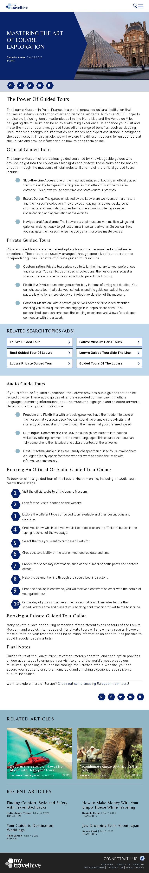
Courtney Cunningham (24, 775)
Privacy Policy (135, 867)
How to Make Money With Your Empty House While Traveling (110, 805)
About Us (138, 864)
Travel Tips (14, 816)
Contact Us (123, 864)
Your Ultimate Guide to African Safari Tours (109, 768)
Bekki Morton (88, 775)
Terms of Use (115, 867)
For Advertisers (94, 867)
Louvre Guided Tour (25, 342)
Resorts (12, 838)
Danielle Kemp (16, 57)
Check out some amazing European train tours (93, 684)
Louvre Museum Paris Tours (100, 342)
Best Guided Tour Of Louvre (31, 353)
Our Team (107, 864)
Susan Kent (89, 831)
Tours (11, 60)
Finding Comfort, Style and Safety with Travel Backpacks (37, 805)
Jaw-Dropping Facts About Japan (110, 825)
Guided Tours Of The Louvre (100, 363)
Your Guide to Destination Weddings (30, 827)
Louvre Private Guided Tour (31, 363)
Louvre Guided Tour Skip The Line (105, 353)
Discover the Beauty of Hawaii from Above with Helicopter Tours (38, 768)
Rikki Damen (14, 835)
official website (44, 491)
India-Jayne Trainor (19, 813)
